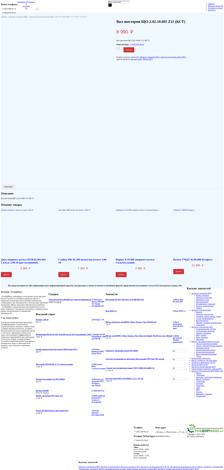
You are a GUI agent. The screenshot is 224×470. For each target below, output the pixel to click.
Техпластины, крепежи (205, 331)
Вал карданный (202, 302)
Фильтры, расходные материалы (209, 377)
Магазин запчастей (215, 6)
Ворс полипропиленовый (206, 354)
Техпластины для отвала (88, 469)
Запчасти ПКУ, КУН (199, 365)
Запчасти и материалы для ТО (203, 363)
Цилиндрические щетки (205, 350)
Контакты (212, 10)
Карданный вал (202, 321)
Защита (199, 308)
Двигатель (200, 386)
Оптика (199, 392)
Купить (129, 50)
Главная (211, 4)
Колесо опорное (202, 295)
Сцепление (200, 381)
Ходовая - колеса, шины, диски (208, 316)
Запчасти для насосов (204, 314)
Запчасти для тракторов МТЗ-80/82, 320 (207, 371)
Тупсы (198, 356)
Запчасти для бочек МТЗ (201, 310)
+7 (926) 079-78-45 (136, 44)
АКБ (198, 388)
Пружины (200, 340)
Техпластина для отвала (200, 358)
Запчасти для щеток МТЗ (18, 17)
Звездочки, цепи (202, 300)
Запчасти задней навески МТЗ (203, 367)
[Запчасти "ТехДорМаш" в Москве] (205, 432)
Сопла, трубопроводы (205, 319)
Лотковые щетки (202, 348)
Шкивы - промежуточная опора (208, 323)
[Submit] (110, 5)
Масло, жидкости (203, 379)
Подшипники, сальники (205, 304)
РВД (198, 390)
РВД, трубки (201, 335)
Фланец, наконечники (205, 306)
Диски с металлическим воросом (209, 346)
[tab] (8, 187)
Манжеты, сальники (204, 394)
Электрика (200, 325)
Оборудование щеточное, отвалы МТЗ (206, 369)
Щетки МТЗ (148, 59)
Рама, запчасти (202, 337)
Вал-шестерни (136, 59)
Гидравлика (200, 396)
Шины (198, 373)
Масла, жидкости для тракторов (210, 467)
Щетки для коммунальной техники (205, 342)
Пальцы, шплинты (203, 333)
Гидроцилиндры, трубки (206, 329)
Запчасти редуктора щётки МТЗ (41, 17)
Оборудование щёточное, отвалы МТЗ (142, 469)
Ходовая (199, 384)
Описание (8, 187)
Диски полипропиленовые (206, 344)
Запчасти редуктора (204, 298)
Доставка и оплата (215, 8)
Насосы (199, 312)
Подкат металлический (205, 352)
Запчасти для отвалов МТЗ (202, 327)
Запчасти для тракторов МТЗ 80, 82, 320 (157, 467)
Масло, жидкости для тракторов (204, 360)
